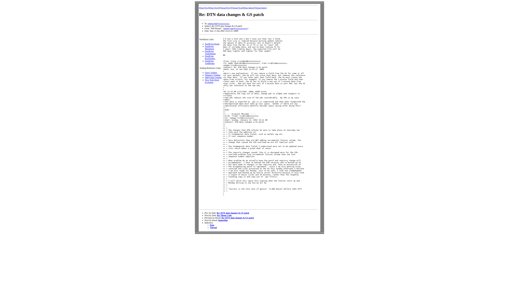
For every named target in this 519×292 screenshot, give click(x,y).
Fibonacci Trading (212, 75)
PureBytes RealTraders (210, 57)
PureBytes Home (212, 44)
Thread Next (237, 8)
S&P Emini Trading (213, 77)
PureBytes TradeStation (210, 52)
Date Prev (204, 8)
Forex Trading (211, 73)
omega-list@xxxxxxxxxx (218, 23)
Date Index (248, 8)
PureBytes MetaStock (209, 47)
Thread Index (260, 8)
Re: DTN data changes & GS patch (233, 213)
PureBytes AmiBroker (210, 62)
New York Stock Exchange (212, 81)
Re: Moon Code (224, 215)
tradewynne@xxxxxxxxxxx (236, 28)
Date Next (214, 8)
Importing (223, 220)
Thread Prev (225, 8)
